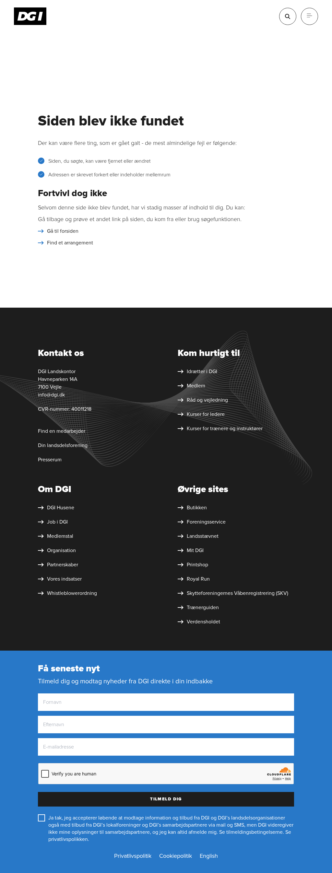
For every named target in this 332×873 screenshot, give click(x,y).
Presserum (50, 459)
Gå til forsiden (62, 231)
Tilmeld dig (166, 799)
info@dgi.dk (51, 395)
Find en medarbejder (61, 431)
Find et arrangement (70, 243)
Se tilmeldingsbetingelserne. (251, 832)
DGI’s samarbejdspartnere (178, 825)
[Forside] (30, 16)
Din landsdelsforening (63, 445)
